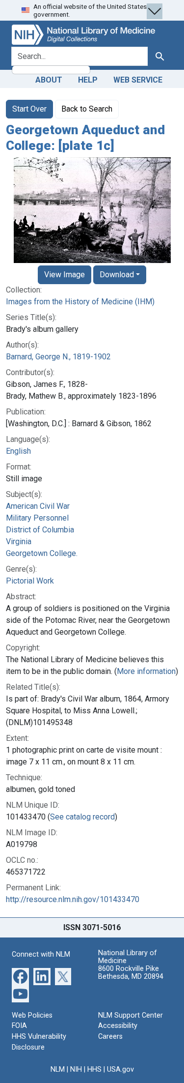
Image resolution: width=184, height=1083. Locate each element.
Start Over (29, 109)
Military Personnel (37, 518)
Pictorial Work (30, 580)
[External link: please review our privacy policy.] (20, 976)
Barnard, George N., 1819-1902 (58, 356)
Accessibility (117, 1026)
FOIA (19, 1026)
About (48, 80)
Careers (110, 1036)
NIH (76, 1069)
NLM (58, 1069)
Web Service (137, 80)
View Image (64, 274)
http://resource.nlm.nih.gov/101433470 (72, 899)
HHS (94, 1069)
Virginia (18, 541)
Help (88, 80)
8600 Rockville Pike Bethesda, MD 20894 (130, 973)
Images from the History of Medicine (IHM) (80, 301)
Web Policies (32, 1015)
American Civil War (38, 506)
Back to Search (86, 109)
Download (117, 274)
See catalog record (82, 816)
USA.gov (120, 1069)
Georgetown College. (42, 553)
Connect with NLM (41, 954)
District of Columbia (40, 529)
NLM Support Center (130, 1015)
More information (146, 671)
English (18, 451)
